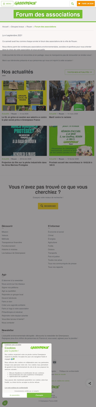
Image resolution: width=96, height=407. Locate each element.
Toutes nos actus (55, 260)
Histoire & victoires (9, 249)
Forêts (50, 246)
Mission (5, 231)
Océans (51, 249)
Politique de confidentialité (69, 371)
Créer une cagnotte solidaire (13, 305)
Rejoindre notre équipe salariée (15, 315)
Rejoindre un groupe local (12, 294)
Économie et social (56, 231)
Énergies (51, 238)
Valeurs (5, 235)
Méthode (5, 238)
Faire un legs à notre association (15, 308)
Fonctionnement (8, 246)
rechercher (50, 206)
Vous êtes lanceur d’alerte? (13, 319)
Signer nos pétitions (10, 287)
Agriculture (52, 242)
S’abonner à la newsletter (12, 280)
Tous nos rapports (55, 267)
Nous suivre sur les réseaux (13, 284)
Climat (50, 235)
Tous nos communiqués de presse (62, 263)
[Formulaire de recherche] (72, 3)
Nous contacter (8, 322)
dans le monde (60, 374)
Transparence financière (12, 242)
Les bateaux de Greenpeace (13, 253)
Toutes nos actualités (78, 72)
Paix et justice (54, 256)
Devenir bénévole (9, 298)
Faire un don (7, 301)
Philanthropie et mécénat (12, 312)
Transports (52, 253)
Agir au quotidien (9, 291)
